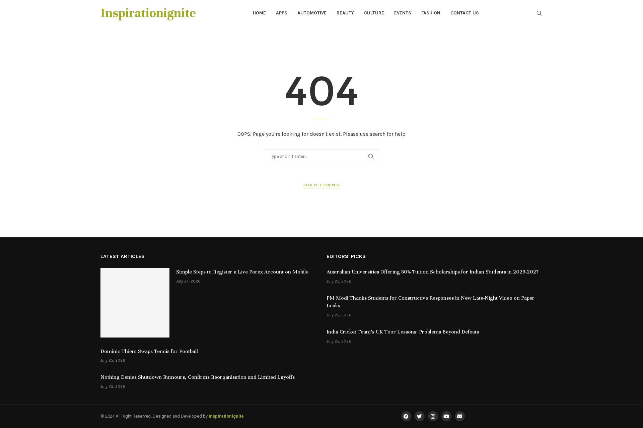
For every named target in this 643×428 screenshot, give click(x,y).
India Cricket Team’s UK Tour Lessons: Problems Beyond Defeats (403, 331)
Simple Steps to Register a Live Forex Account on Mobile (242, 271)
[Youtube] (446, 416)
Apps (281, 13)
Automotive (312, 13)
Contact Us (464, 13)
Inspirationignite (226, 416)
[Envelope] (460, 416)
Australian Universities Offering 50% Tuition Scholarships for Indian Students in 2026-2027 (433, 271)
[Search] (539, 13)
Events (402, 13)
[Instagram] (433, 416)
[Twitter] (420, 416)
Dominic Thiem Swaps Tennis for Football (149, 351)
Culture (374, 13)
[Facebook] (406, 416)
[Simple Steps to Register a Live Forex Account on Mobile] (134, 302)
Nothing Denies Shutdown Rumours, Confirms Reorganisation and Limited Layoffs (197, 377)
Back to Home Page (321, 185)
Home (259, 13)
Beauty (345, 13)
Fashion (430, 13)
